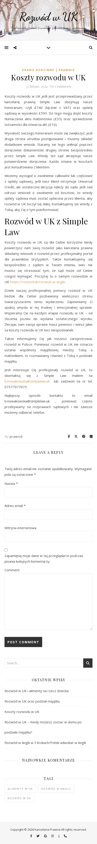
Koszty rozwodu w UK (22, 711)
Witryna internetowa (20, 528)
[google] (45, 836)
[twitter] (38, 836)
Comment (12, 570)
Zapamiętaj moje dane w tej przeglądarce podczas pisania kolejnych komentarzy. (44, 558)
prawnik (16, 436)
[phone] (65, 836)
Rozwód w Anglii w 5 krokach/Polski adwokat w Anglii (45, 742)
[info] (59, 836)
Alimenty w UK (20, 788)
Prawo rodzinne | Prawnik (48, 70)
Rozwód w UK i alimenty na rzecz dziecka (37, 691)
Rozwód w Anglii (56, 788)
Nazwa (11, 483)
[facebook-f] (31, 836)
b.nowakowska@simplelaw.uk (27, 381)
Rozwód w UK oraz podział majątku (32, 701)
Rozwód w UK (48, 16)
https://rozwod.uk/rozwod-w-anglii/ (38, 282)
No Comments (60, 86)
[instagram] (52, 836)
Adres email (15, 505)
